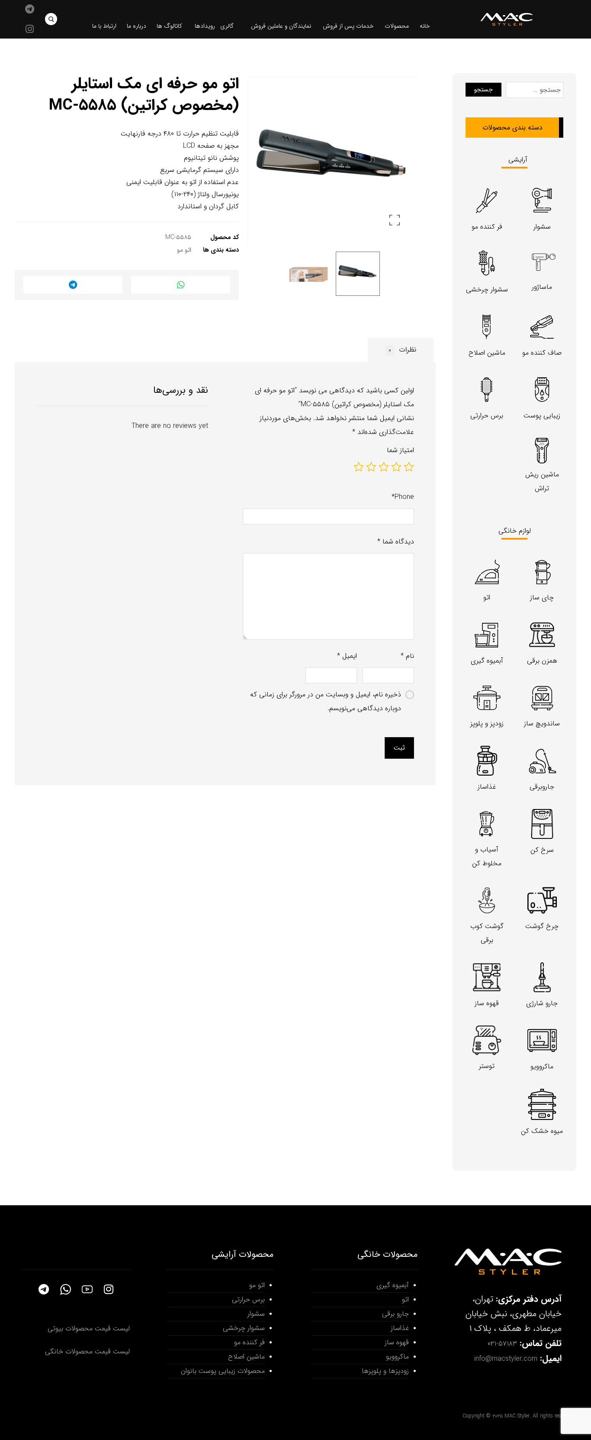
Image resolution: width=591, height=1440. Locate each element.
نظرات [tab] (402, 349)
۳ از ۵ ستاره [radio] (384, 467)
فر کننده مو (249, 1342)
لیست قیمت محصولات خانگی (87, 1351)
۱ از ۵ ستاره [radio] (409, 467)
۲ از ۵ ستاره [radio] (396, 467)
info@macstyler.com (505, 1358)
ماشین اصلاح (246, 1356)
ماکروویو (397, 1356)
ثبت (399, 748)
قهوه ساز (397, 1342)
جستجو (483, 89)
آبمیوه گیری (392, 1285)
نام (407, 655)
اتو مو (184, 250)
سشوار (256, 1313)
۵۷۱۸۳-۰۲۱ (502, 1343)
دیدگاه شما (395, 541)
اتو (405, 1299)
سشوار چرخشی (244, 1328)
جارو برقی (395, 1313)
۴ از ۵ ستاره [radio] (371, 467)
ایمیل (347, 655)
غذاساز (400, 1328)
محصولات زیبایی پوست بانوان (223, 1371)
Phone (403, 497)
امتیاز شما (400, 450)
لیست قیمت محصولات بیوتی (89, 1328)
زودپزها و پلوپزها (385, 1371)
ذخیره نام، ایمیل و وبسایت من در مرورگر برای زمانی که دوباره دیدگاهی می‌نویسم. (325, 701)
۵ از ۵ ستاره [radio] (358, 467)
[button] (51, 19)
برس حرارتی (248, 1299)
